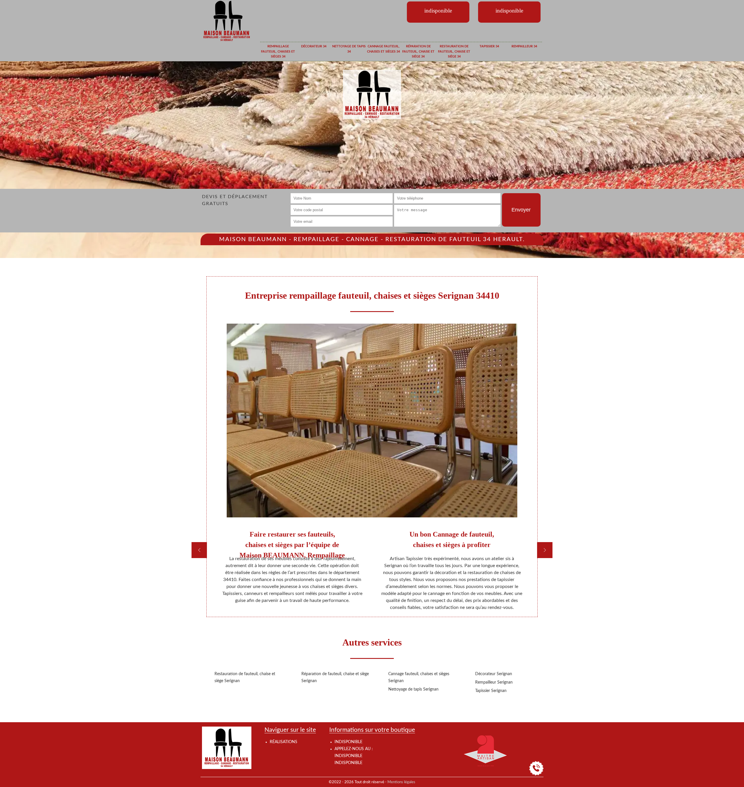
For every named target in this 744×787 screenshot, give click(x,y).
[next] (544, 550)
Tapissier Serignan (491, 691)
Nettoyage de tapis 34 (349, 49)
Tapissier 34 (489, 46)
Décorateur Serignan (493, 674)
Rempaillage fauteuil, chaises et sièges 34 (278, 51)
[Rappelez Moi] (536, 768)
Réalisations (283, 742)
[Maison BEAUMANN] (226, 20)
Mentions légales (401, 782)
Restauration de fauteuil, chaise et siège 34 (454, 51)
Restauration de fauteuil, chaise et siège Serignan (244, 677)
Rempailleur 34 (524, 46)
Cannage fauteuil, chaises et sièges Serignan (418, 677)
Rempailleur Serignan (494, 682)
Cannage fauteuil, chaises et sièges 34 (383, 49)
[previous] (199, 550)
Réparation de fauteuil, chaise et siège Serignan (335, 677)
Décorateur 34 (313, 46)
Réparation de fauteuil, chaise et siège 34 (418, 51)
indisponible (348, 756)
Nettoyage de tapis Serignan (413, 689)
